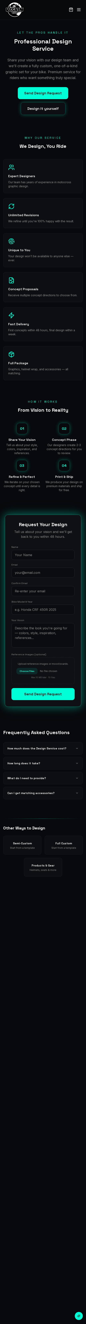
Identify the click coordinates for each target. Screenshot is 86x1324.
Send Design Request (43, 93)
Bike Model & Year (22, 601)
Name (14, 547)
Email (14, 564)
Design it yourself (43, 108)
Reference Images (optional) (28, 654)
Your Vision (17, 620)
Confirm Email (19, 583)
